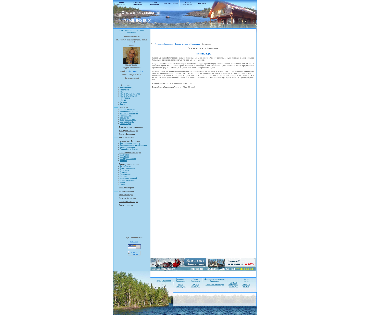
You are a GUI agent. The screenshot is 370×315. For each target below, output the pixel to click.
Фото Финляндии (126, 195)
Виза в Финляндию (127, 168)
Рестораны (126, 98)
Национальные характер (130, 94)
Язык (122, 92)
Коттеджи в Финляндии (137, 3)
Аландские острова (128, 120)
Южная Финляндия (127, 110)
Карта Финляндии (126, 191)
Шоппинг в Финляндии (215, 285)
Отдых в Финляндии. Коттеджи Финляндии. (131, 31)
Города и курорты (127, 122)
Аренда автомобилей (128, 178)
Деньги (122, 182)
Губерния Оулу (126, 116)
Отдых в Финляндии (187, 3)
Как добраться (126, 166)
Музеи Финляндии (127, 147)
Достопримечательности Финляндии (215, 280)
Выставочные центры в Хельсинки (134, 145)
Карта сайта (246, 280)
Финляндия (125, 85)
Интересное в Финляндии (129, 141)
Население (124, 90)
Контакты (202, 3)
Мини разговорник (126, 188)
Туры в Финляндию (171, 3)
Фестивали (124, 157)
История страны (126, 88)
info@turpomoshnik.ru (134, 71)
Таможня (123, 172)
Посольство (124, 170)
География (123, 107)
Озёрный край (125, 124)
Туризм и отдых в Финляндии (131, 127)
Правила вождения (127, 180)
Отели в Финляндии (127, 134)
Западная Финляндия (129, 112)
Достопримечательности (130, 143)
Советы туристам (126, 205)
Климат (123, 104)
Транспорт (124, 176)
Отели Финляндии (154, 3)
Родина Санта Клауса (129, 149)
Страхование (125, 174)
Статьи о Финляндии (127, 198)
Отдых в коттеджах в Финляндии (233, 285)
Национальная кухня (128, 96)
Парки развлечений (128, 159)
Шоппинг (123, 161)
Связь (122, 184)
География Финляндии (164, 44)
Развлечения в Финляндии (130, 153)
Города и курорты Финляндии (187, 44)
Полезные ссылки (246, 286)
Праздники (124, 155)
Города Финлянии (164, 281)
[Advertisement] (131, 222)
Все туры (134, 242)
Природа (123, 102)
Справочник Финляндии (129, 164)
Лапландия (124, 118)
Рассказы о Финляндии (128, 202)
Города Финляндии (120, 3)
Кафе (123, 100)
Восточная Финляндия (129, 114)
